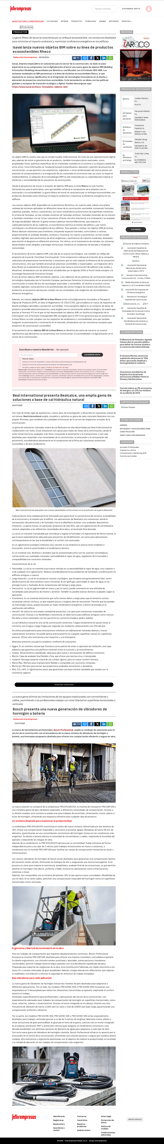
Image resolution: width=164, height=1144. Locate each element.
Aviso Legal (40, 367)
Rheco (84, 186)
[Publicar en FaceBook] (91, 58)
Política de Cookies (106, 1127)
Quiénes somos (83, 1130)
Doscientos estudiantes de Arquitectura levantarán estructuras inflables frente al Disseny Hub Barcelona (134, 376)
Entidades (114, 21)
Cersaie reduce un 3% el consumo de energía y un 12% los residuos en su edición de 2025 (136, 390)
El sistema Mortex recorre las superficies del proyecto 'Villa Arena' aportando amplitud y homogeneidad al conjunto (134, 359)
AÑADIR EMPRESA (135, 1119)
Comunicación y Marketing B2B (133, 453)
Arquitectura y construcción (28, 21)
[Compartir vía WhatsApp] (110, 58)
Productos (76, 21)
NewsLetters (59, 1124)
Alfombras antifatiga (140, 161)
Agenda (102, 21)
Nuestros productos (81, 1125)
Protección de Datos (107, 1121)
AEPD (96, 378)
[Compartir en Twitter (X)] (97, 58)
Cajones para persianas (141, 118)
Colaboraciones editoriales (108, 1133)
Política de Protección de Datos (58, 367)
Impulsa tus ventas (128, 450)
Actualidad (52, 21)
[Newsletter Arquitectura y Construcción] (136, 198)
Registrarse (58, 1120)
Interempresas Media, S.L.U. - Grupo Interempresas (86, 1141)
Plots (138, 105)
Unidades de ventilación (141, 147)
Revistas (126, 21)
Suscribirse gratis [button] (131, 9)
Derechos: (26, 376)
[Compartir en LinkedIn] (104, 58)
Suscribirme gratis (92, 355)
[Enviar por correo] (84, 58)
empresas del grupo (87, 374)
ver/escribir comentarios (64, 685)
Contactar (81, 1116)
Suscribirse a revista (58, 1129)
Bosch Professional (63, 730)
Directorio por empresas (132, 435)
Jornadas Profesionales (129, 447)
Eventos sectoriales (128, 456)
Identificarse (59, 1116)
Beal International (32, 416)
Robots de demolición (141, 133)
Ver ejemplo (62, 349)
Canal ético (82, 1120)
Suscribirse (136, 229)
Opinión (64, 21)
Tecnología (90, 21)
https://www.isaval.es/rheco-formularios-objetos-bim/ (40, 87)
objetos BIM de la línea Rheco (46, 299)
